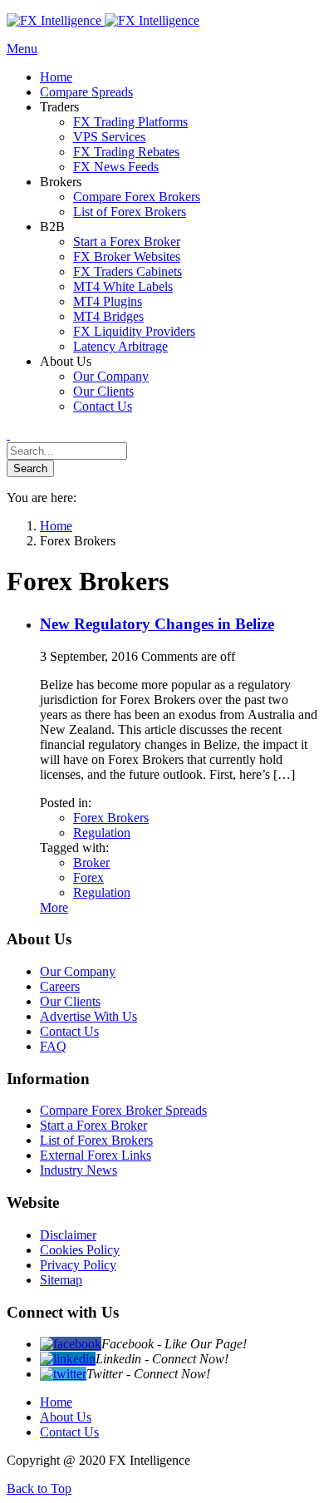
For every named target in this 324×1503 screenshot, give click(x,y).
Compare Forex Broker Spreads (123, 1110)
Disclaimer (68, 1235)
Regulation (101, 832)
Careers (60, 986)
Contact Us (69, 1031)
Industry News (78, 1170)
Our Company (77, 971)
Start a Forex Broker (93, 1125)
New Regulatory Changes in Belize (157, 624)
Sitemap (61, 1280)
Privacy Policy (78, 1265)
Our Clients (70, 1001)
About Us (65, 1417)
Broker (91, 862)
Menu (22, 49)
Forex (88, 877)
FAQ (53, 1046)
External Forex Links (95, 1155)
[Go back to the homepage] (103, 20)
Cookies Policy (80, 1250)
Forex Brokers (111, 818)
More (54, 907)
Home (56, 1402)
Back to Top (39, 1488)
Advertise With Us (88, 1016)
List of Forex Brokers (96, 1140)
